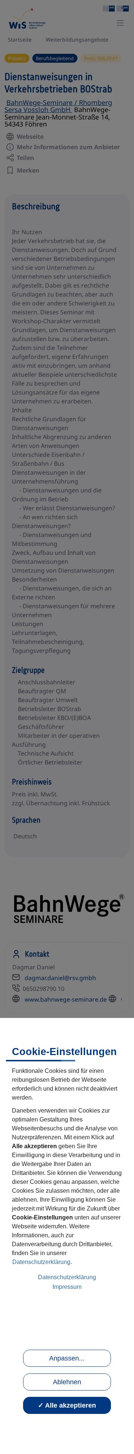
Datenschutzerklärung (41, 1262)
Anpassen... (66, 1358)
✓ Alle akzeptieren (67, 1405)
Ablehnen (67, 1382)
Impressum (67, 1287)
